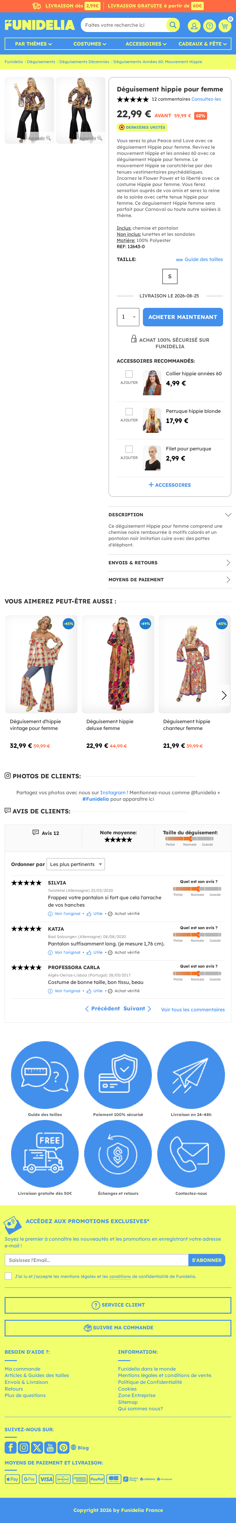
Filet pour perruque (188, 448)
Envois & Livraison (26, 1382)
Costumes (87, 43)
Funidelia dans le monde (147, 1369)
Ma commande (22, 1369)
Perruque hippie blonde (193, 411)
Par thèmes (31, 43)
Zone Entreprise (136, 1395)
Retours (14, 1389)
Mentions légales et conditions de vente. (165, 1375)
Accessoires (143, 43)
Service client (122, 1305)
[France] (11, 1448)
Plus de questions (25, 1395)
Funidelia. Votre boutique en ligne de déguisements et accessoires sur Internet (40, 25)
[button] (224, 695)
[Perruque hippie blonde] (152, 420)
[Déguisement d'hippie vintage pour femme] (41, 664)
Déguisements (41, 61)
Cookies (127, 1389)
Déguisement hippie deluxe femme (109, 724)
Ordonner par (28, 864)
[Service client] (209, 25)
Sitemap (128, 1402)
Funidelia (14, 61)
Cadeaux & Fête (200, 43)
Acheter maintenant (182, 316)
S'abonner (207, 1260)
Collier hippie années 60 (194, 373)
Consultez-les (206, 99)
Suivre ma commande (122, 1327)
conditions (120, 1276)
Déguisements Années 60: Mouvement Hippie (157, 61)
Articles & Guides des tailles (37, 1375)
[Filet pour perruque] (152, 457)
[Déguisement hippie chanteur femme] (195, 664)
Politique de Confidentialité (150, 1382)
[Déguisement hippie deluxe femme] (118, 664)
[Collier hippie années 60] (152, 382)
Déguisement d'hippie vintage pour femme (35, 724)
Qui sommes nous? (140, 1408)
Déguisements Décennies (84, 61)
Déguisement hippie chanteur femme (186, 724)
